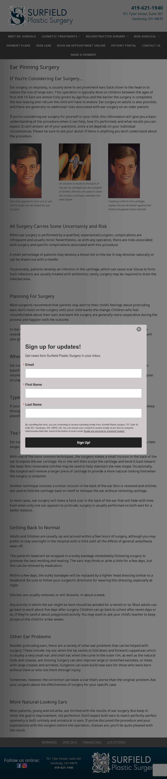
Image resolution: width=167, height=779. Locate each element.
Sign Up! (83, 442)
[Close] (138, 329)
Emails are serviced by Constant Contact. (104, 431)
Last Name (33, 404)
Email (29, 364)
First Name (33, 384)
